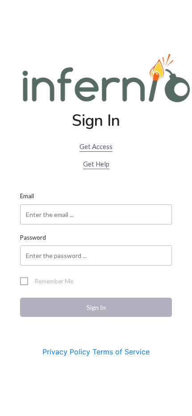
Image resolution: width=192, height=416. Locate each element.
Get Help (96, 164)
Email (27, 196)
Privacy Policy (66, 351)
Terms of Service (121, 351)
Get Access (96, 146)
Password (33, 237)
